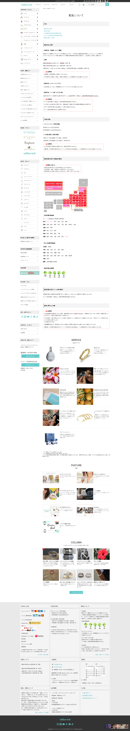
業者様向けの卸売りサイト (27, 241)
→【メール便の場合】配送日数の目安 (52, 35)
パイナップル (27, 195)
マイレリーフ (27, 184)
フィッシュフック (28, 176)
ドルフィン (26, 199)
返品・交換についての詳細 (41, 712)
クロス (25, 218)
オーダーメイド (27, 59)
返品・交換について (25, 89)
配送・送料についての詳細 (102, 654)
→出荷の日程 (46, 31)
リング (25, 13)
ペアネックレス (27, 25)
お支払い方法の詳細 (43, 654)
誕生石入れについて (25, 78)
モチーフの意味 (24, 304)
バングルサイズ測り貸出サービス (28, 108)
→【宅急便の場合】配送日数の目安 (52, 33)
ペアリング (26, 17)
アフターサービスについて (27, 93)
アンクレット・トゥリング (30, 40)
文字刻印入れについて (26, 74)
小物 (25, 44)
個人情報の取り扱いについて (90, 698)
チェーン (26, 55)
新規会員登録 (24, 252)
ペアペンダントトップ (29, 51)
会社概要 (23, 332)
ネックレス (26, 21)
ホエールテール (27, 180)
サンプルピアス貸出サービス (27, 112)
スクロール (26, 169)
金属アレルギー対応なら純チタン (28, 300)
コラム (70, 4)
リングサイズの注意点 (26, 97)
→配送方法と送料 (47, 28)
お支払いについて (25, 86)
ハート (25, 230)
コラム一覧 (23, 285)
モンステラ (26, 188)
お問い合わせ (24, 328)
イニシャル (26, 222)
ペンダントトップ (28, 47)
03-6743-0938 (90, 1)
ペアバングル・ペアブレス (30, 36)
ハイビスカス (27, 192)
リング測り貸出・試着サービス (28, 101)
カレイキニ (26, 203)
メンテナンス (27, 63)
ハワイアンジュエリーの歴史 (27, 289)
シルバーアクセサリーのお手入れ (28, 293)
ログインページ (24, 260)
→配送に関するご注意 (48, 37)
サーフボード (27, 214)
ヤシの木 (26, 207)
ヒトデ (25, 211)
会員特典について (25, 256)
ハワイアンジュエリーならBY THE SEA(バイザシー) (63, 729)
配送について (24, 82)
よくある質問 (24, 120)
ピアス (25, 28)
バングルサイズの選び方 (26, 105)
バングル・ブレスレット (29, 32)
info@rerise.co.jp (58, 664)
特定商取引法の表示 (87, 695)
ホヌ (25, 172)
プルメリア (26, 165)
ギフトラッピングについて (27, 116)
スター (25, 226)
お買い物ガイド (86, 692)
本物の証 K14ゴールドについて (28, 297)
